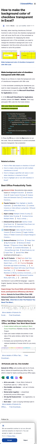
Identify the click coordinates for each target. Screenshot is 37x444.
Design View (31, 240)
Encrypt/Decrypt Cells (12, 250)
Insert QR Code (20, 268)
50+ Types (27, 260)
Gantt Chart (8, 263)
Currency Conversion (24, 273)
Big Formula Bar (11, 243)
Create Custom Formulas (17, 195)
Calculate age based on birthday (15, 265)
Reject (26, 440)
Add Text (28, 258)
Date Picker (8, 248)
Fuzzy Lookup (21, 218)
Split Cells (11, 278)
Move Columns (16, 232)
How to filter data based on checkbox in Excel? (19, 165)
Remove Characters (10, 260)
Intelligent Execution (17, 192)
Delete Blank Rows (19, 205)
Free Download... (15, 315)
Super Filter (9, 252)
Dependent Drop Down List (26, 224)
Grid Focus (20, 240)
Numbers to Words (10, 273)
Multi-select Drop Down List (14, 226)
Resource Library (17, 245)
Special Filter (20, 252)
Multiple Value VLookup (11, 216)
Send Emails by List (28, 250)
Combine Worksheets (22, 248)
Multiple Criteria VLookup (22, 214)
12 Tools (20, 258)
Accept (9, 440)
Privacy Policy (11, 436)
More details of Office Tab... (12, 355)
